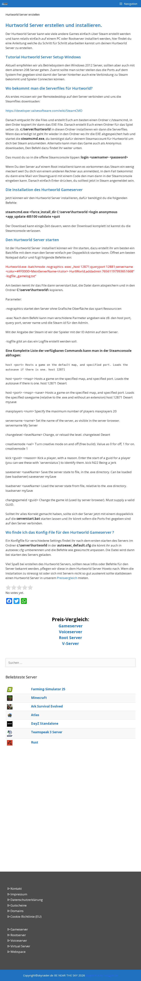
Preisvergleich (67, 578)
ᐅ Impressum (17, 894)
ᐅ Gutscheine (17, 905)
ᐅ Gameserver (17, 929)
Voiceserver (70, 631)
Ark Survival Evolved (47, 706)
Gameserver (71, 625)
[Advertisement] (70, 809)
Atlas (35, 715)
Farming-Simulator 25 (48, 689)
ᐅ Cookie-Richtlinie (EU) (24, 916)
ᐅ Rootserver (16, 935)
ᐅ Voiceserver (17, 940)
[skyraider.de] (6, 3)
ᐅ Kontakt (14, 888)
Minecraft (39, 698)
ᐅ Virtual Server (18, 946)
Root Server (70, 637)
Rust (34, 742)
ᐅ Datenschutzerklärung (25, 900)
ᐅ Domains (15, 911)
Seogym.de (111, 975)
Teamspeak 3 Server (46, 732)
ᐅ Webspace (16, 952)
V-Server (70, 643)
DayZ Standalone (44, 723)
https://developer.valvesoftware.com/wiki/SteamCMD (44, 110)
